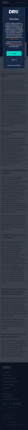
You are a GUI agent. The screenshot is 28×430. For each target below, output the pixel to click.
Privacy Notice (14, 39)
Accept (14, 53)
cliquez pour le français (14, 65)
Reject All (14, 59)
